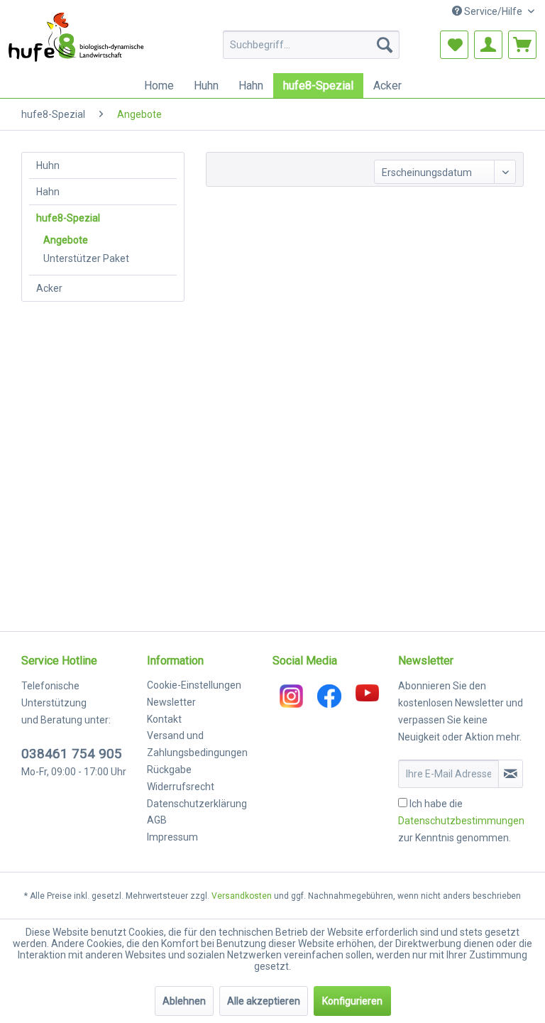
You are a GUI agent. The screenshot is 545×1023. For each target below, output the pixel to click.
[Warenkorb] (522, 45)
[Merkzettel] (454, 45)
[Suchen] (385, 45)
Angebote (65, 240)
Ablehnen (184, 1001)
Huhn (48, 165)
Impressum (172, 837)
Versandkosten (241, 896)
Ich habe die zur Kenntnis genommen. (461, 820)
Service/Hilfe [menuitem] (493, 11)
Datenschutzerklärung (197, 803)
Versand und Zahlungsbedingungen (197, 744)
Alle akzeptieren (263, 1001)
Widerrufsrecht (180, 786)
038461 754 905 (71, 753)
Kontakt (164, 719)
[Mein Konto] (488, 45)
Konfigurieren (352, 1001)
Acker (49, 288)
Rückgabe (169, 769)
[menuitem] (311, 45)
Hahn (48, 191)
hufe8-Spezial (68, 218)
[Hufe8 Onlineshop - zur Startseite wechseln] (77, 37)
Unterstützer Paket (86, 258)
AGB (157, 820)
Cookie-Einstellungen (194, 685)
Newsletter (171, 702)
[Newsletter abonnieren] (510, 774)
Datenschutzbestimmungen (461, 820)
